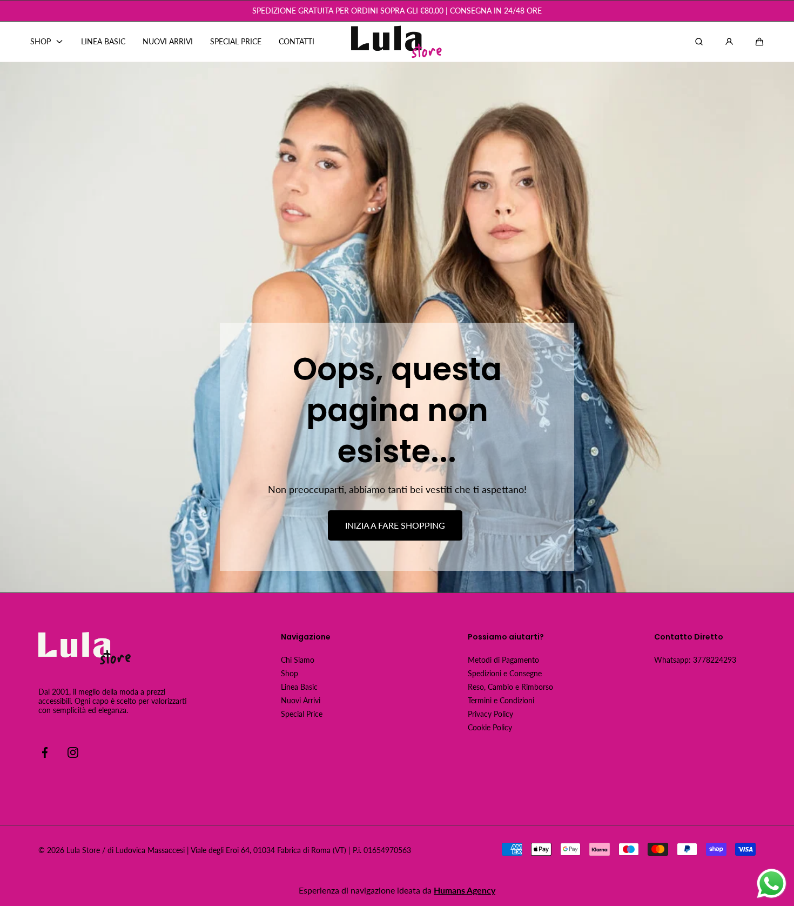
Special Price (301, 713)
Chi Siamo (297, 659)
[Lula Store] (397, 42)
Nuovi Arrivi (300, 700)
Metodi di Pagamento (503, 659)
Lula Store (83, 850)
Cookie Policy (490, 727)
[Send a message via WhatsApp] (772, 884)
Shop (289, 673)
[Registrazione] (729, 41)
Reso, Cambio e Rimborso (510, 686)
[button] (759, 41)
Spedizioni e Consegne (505, 673)
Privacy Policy (490, 713)
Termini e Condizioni (501, 700)
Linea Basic (299, 686)
